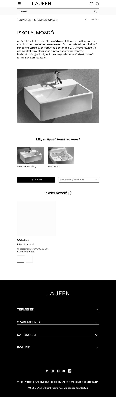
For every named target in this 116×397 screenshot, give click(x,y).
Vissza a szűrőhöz (110, 370)
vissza (95, 19)
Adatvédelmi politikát (48, 382)
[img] (20, 259)
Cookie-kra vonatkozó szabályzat (80, 382)
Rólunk (23, 347)
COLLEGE (23, 239)
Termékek (25, 309)
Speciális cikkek (45, 19)
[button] (95, 12)
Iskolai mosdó (25, 244)
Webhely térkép (25, 382)
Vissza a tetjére (110, 380)
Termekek (24, 19)
